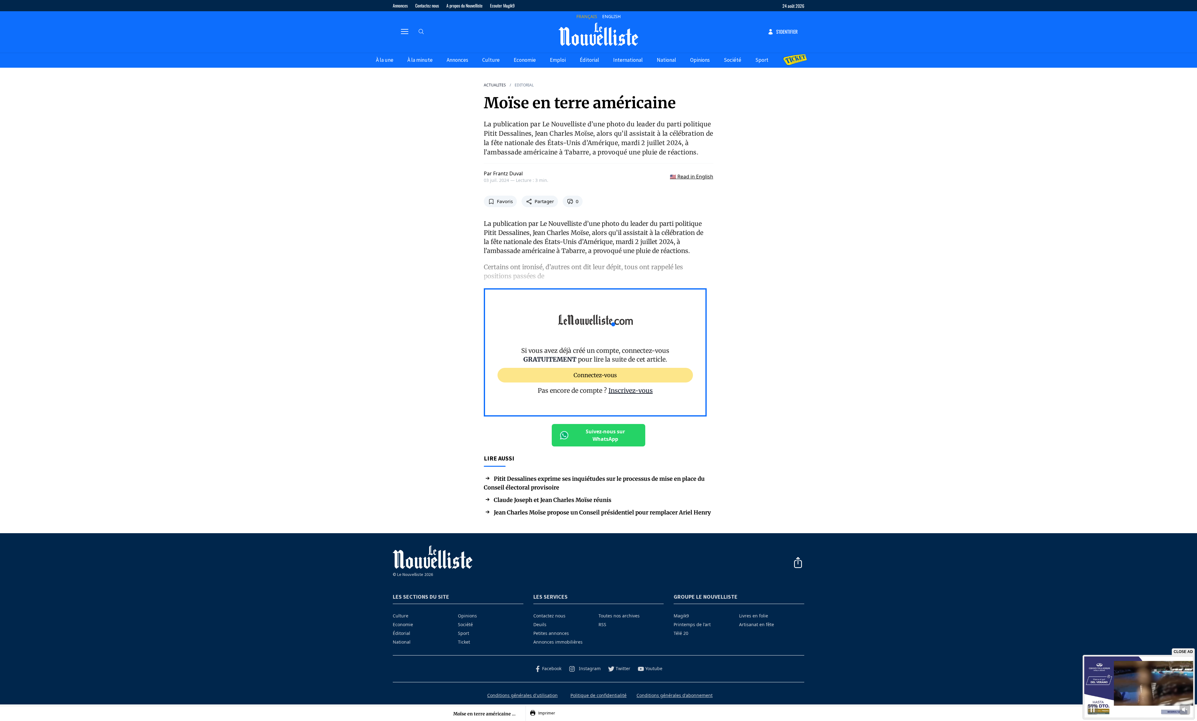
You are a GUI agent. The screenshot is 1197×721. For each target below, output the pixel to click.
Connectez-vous (595, 375)
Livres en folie (753, 616)
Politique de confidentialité (598, 695)
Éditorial (589, 59)
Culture (491, 59)
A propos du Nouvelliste (464, 5)
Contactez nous (427, 5)
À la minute (420, 59)
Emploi (558, 59)
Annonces (400, 5)
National (666, 59)
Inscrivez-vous (630, 390)
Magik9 (681, 616)
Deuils (539, 624)
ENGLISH (611, 16)
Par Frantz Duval (503, 173)
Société (732, 59)
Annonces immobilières (558, 642)
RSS (602, 624)
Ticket (464, 642)
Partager (544, 201)
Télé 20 (681, 633)
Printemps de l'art (692, 624)
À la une (384, 59)
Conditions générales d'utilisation (522, 695)
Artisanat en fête (756, 624)
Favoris (505, 201)
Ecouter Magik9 (502, 5)
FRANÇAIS (586, 16)
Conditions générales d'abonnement (675, 695)
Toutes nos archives (619, 616)
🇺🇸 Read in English (691, 176)
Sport (761, 59)
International (628, 59)
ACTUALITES (495, 85)
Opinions (700, 59)
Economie (525, 59)
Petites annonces (551, 633)
